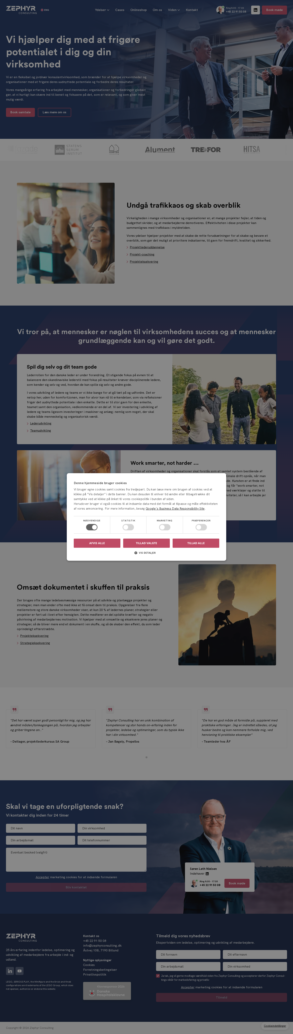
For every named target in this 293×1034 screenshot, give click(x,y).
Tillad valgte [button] (146, 543)
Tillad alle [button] (196, 543)
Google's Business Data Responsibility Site (175, 509)
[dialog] (146, 517)
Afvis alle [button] (97, 543)
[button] (146, 554)
